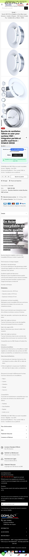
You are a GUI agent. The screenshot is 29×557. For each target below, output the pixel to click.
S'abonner (26, 504)
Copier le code (17, 155)
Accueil (13, 12)
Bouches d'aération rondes (15, 190)
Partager (5, 180)
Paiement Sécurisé (6, 433)
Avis (2, 430)
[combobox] (14, 8)
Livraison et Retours (7, 437)
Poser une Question (16, 180)
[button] (3, 83)
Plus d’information (6, 426)
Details (3, 213)
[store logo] (14, 4)
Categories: (4, 190)
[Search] (26, 8)
